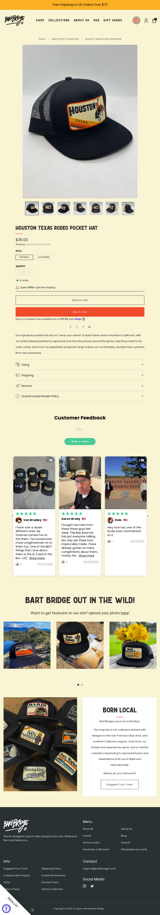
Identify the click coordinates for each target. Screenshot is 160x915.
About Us (126, 829)
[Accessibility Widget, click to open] (6, 908)
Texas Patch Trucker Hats (65, 38)
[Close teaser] (32, 910)
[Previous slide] (12, 516)
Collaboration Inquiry (17, 875)
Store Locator (91, 842)
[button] (15, 899)
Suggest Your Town (120, 784)
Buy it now (80, 311)
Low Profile (43, 257)
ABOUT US (82, 20)
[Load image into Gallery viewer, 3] (64, 208)
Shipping (20, 244)
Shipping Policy (51, 868)
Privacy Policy (50, 882)
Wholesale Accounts (134, 849)
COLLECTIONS (59, 20)
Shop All (88, 829)
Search (125, 842)
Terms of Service (52, 889)
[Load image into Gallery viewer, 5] (96, 208)
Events (87, 836)
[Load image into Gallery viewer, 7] (128, 208)
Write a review (80, 441)
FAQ (96, 20)
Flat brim (24, 257)
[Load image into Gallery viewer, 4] (80, 208)
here (124, 613)
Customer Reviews (53, 875)
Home (42, 38)
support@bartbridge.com (99, 868)
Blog (124, 836)
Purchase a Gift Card (96, 849)
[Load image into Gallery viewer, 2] (48, 208)
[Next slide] (147, 516)
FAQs (7, 882)
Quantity (20, 266)
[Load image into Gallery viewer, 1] (32, 208)
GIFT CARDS (112, 20)
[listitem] (80, 5)
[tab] (78, 685)
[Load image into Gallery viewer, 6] (112, 208)
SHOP (40, 20)
